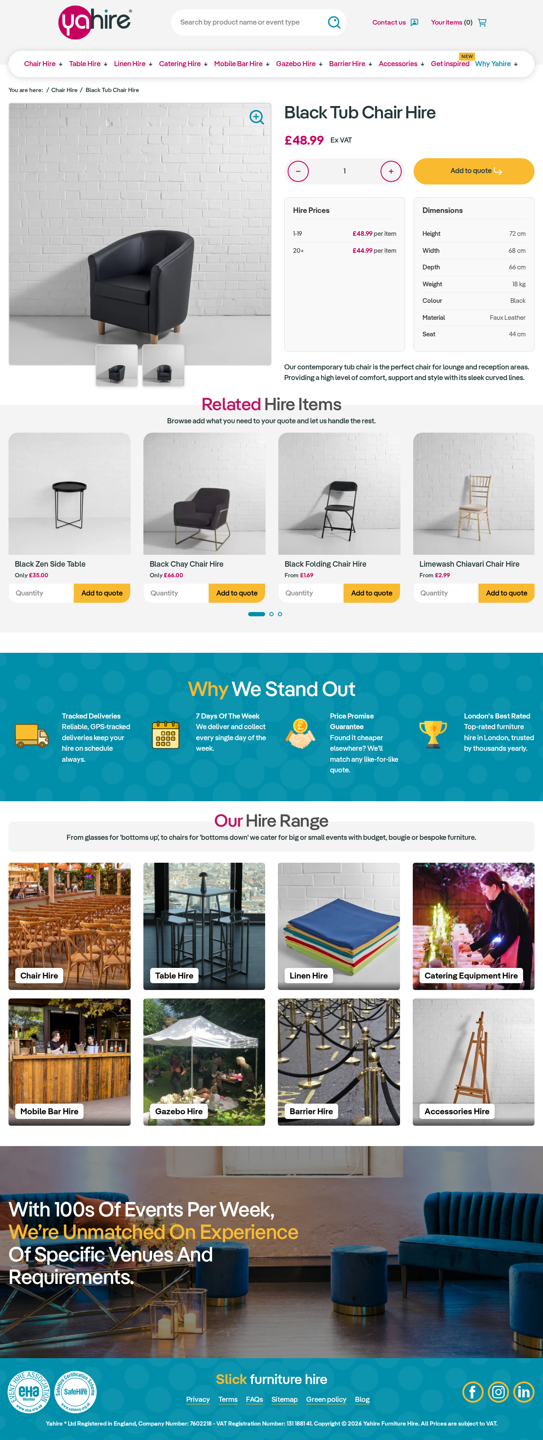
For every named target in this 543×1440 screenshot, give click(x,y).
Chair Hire (40, 63)
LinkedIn (524, 1392)
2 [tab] (271, 614)
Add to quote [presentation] (471, 170)
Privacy (198, 1399)
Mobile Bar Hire (238, 63)
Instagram (498, 1392)
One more (391, 171)
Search (334, 22)
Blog (362, 1399)
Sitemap (285, 1399)
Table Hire (85, 63)
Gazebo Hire (296, 63)
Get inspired (450, 61)
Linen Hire (130, 63)
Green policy (326, 1399)
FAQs (254, 1399)
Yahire (95, 22)
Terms (228, 1399)
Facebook (473, 1392)
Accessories (398, 63)
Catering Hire (180, 63)
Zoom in (256, 117)
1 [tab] (256, 614)
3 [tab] (280, 614)
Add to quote (102, 593)
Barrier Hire (347, 63)
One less (298, 171)
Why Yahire (493, 63)
